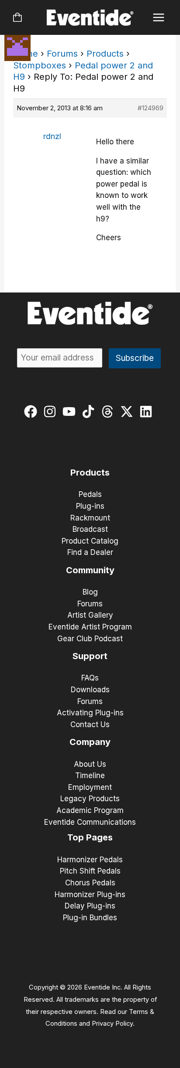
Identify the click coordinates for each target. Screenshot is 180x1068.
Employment (90, 787)
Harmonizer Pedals (90, 859)
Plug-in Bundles (90, 917)
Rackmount (90, 518)
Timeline (90, 775)
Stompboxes (39, 65)
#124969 (150, 108)
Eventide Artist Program (90, 626)
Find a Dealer (90, 552)
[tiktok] (90, 411)
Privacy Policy (112, 1023)
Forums (62, 53)
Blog (90, 592)
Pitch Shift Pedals (90, 871)
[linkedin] (147, 411)
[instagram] (51, 411)
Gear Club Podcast (90, 638)
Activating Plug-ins (90, 712)
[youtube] (71, 411)
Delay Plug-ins (90, 905)
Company (90, 742)
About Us (90, 764)
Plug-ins (90, 506)
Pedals (90, 494)
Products (105, 53)
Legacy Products (90, 798)
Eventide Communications (90, 822)
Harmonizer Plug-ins (90, 894)
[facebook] (32, 411)
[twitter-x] (128, 411)
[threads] (109, 411)
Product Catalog (90, 541)
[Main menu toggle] (159, 18)
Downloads (90, 689)
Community (90, 570)
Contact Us (90, 724)
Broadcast (90, 529)
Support (90, 656)
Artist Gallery (90, 615)
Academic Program (90, 810)
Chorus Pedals (90, 882)
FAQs (90, 677)
